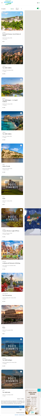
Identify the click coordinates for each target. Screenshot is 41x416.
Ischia (3, 164)
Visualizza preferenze (20, 412)
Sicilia (3, 390)
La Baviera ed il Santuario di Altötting (11, 263)
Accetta (20, 406)
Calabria (3, 66)
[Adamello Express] (8, 2)
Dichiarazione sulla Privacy (22, 414)
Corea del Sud (5, 293)
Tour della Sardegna (7, 360)
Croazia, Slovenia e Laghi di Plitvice (10, 231)
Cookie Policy (16, 414)
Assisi (3, 196)
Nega (20, 409)
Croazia (3, 229)
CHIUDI (39, 390)
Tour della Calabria (6, 68)
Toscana (3, 32)
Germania (4, 261)
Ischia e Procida (6, 166)
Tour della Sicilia (6, 392)
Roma (3, 326)
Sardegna (4, 358)
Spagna (3, 98)
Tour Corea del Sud (7, 295)
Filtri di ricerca (17, 9)
